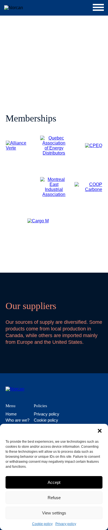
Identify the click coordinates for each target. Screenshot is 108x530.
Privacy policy (65, 524)
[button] (99, 431)
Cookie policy (42, 524)
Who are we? (17, 420)
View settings (54, 513)
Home (11, 414)
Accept (54, 482)
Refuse (54, 497)
